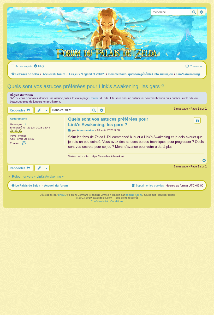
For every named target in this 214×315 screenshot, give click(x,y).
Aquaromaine (18, 118)
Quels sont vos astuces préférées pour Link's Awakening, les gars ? (85, 86)
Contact (94, 98)
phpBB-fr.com (134, 194)
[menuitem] (38, 66)
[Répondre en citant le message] (197, 120)
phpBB (62, 194)
